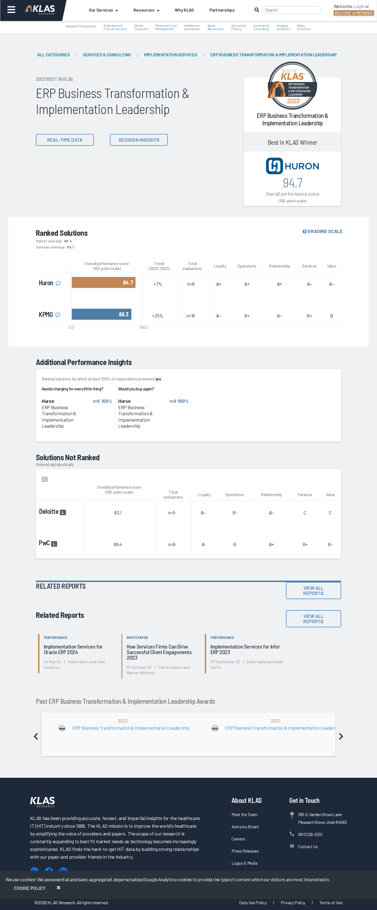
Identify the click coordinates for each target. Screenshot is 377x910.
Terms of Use (331, 902)
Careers (238, 838)
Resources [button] (144, 9)
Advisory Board (245, 826)
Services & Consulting (107, 54)
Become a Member (354, 12)
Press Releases (245, 850)
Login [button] (359, 6)
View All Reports (313, 590)
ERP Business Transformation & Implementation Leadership (273, 54)
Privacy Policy (293, 902)
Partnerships (222, 9)
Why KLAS (184, 9)
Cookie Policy (30, 888)
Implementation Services (170, 54)
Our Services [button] (101, 9)
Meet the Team (244, 814)
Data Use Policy (253, 902)
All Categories (53, 54)
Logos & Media (244, 863)
